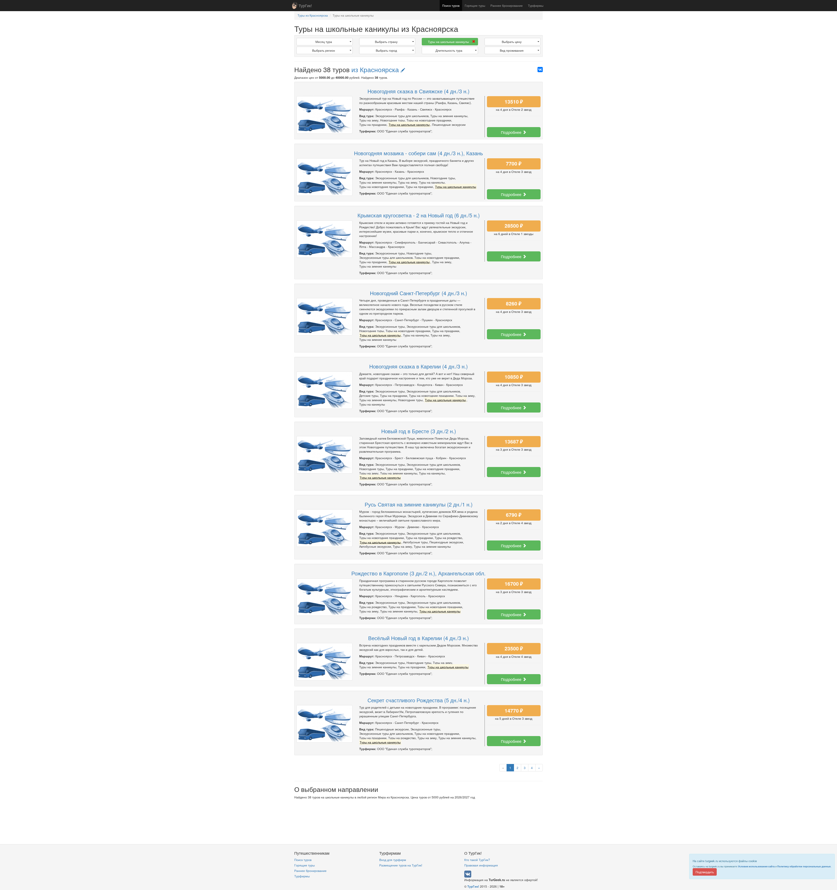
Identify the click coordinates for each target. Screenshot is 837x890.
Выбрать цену (512, 41)
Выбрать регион (323, 50)
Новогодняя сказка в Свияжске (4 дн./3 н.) (418, 91)
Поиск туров (450, 5)
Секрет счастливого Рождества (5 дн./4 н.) (418, 700)
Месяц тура (323, 41)
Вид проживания (512, 50)
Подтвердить (705, 872)
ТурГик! (305, 5)
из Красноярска (376, 69)
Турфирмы (535, 5)
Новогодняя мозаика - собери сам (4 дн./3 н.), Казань (418, 153)
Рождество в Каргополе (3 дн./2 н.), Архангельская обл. (418, 573)
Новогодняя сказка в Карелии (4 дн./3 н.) (418, 366)
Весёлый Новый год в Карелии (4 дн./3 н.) (418, 638)
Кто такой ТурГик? (477, 860)
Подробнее (511, 132)
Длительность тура (449, 50)
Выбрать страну (386, 41)
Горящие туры (475, 5)
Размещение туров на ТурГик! (400, 865)
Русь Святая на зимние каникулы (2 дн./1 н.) (419, 504)
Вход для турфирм (392, 860)
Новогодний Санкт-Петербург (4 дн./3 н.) (418, 293)
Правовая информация (481, 865)
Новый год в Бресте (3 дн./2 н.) (418, 431)
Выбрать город (386, 50)
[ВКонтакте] (540, 69)
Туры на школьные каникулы (448, 41)
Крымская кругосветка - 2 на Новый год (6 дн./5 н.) (418, 215)
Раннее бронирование (506, 5)
